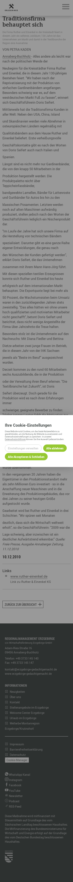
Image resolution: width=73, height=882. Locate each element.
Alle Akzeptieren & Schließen (26, 457)
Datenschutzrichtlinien (15, 439)
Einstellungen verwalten (23, 448)
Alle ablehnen (54, 448)
